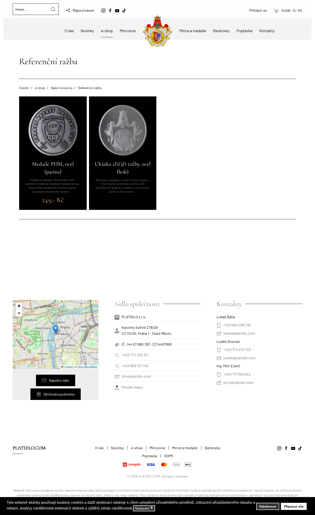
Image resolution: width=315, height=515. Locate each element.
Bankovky (221, 30)
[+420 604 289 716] (219, 325)
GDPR (168, 456)
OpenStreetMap (87, 367)
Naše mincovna (61, 88)
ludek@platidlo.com (239, 358)
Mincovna (128, 30)
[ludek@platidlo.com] (219, 358)
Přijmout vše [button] (294, 506)
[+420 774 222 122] (219, 349)
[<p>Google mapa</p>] (117, 387)
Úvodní (24, 88)
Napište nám (59, 380)
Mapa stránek (83, 10)
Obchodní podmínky (59, 394)
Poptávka (245, 30)
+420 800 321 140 (135, 365)
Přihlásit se (258, 10)
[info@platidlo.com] (117, 376)
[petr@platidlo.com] (219, 382)
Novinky (87, 30)
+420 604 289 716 (236, 325)
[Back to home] (157, 31)
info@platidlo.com (136, 376)
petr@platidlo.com (238, 382)
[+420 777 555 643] (219, 374)
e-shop (107, 30)
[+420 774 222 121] (117, 355)
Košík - (291, 10)
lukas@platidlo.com (239, 333)
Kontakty (267, 30)
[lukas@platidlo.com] (219, 333)
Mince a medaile (192, 30)
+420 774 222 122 (237, 349)
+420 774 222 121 (135, 355)
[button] (56, 329)
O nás (69, 30)
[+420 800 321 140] (117, 365)
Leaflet (68, 367)
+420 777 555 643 (236, 374)
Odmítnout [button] (267, 506)
